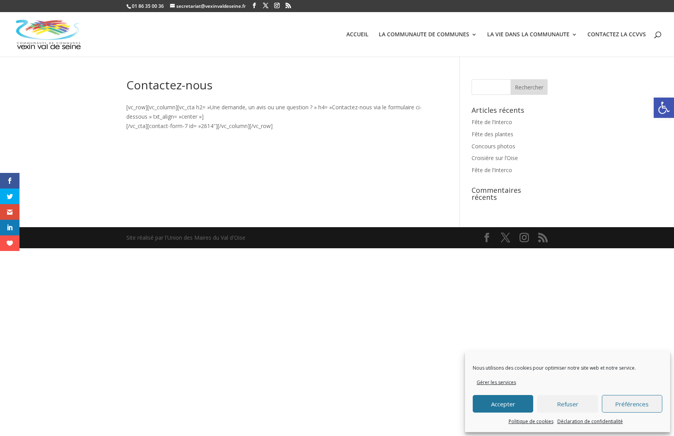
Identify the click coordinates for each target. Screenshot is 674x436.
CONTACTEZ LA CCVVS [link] (616, 35)
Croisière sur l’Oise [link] (495, 158)
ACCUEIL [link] (357, 35)
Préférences (632, 404)
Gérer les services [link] (496, 382)
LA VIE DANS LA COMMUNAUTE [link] (528, 35)
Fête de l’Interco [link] (492, 122)
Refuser (567, 404)
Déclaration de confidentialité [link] (590, 421)
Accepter (503, 404)
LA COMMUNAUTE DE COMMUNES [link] (424, 35)
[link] (664, 108)
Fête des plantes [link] (492, 134)
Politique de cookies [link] (531, 421)
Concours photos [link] (493, 146)
